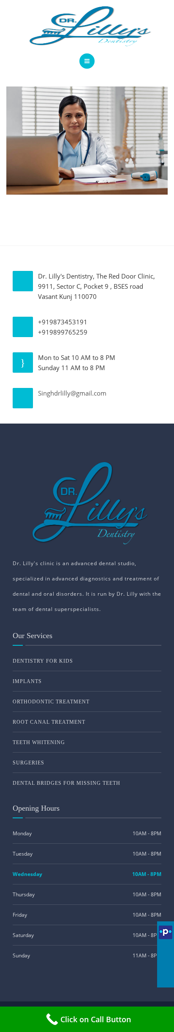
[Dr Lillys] (87, 25)
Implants (27, 681)
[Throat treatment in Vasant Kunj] (87, 139)
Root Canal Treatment (49, 722)
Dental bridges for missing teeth (66, 783)
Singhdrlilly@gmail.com (72, 393)
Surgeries (28, 763)
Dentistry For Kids (43, 661)
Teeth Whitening (39, 742)
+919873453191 (62, 322)
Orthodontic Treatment (51, 702)
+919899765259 (62, 332)
